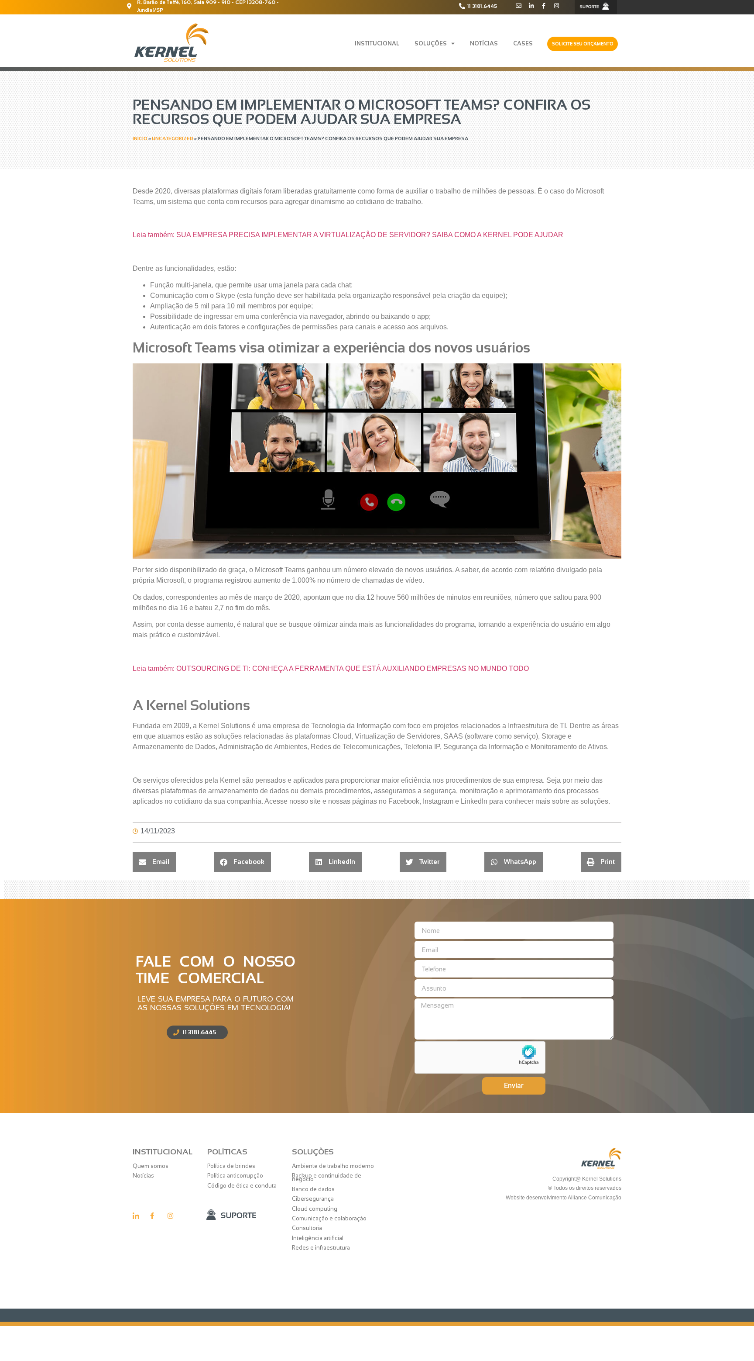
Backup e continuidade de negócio (326, 1177)
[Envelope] (518, 6)
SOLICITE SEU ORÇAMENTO (582, 43)
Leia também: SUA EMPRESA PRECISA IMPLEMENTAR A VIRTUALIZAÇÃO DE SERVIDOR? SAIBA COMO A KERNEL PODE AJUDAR (348, 234)
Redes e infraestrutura (321, 1247)
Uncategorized (172, 138)
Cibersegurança (313, 1198)
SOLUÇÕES (431, 43)
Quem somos (150, 1166)
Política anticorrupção (235, 1175)
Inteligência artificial (317, 1238)
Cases (523, 43)
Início (140, 138)
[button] (154, 862)
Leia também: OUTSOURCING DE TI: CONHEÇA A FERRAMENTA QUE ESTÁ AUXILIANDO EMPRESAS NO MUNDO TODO (331, 668)
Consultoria (307, 1228)
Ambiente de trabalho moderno (333, 1166)
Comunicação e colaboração (329, 1218)
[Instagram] (556, 6)
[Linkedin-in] (531, 6)
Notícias (484, 43)
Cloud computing (314, 1209)
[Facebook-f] (544, 6)
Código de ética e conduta (242, 1185)
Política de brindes (231, 1166)
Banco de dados (313, 1189)
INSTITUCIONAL (377, 43)
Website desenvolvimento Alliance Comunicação (562, 1198)
